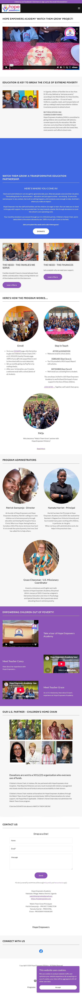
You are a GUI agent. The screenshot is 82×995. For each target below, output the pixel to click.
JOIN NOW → (49, 387)
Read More (41, 449)
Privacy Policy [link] (48, 883)
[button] (79, 8)
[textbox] (41, 840)
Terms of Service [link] (58, 883)
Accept (58, 987)
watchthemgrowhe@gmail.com (41, 896)
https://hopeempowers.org (41, 899)
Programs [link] (31, 987)
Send (41, 875)
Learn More (12, 285)
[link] (11, 8)
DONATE (41, 231)
